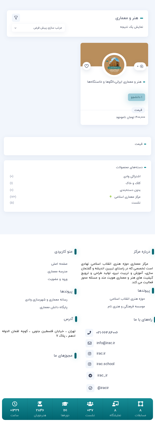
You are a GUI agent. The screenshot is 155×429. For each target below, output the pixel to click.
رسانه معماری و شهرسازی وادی (46, 299)
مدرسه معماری (57, 271)
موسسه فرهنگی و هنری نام (126, 306)
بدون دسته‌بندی (130, 190)
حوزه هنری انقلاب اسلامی (127, 299)
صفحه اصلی (59, 264)
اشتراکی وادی (132, 176)
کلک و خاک (133, 183)
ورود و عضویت (57, 279)
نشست (136, 203)
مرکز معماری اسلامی (127, 197)
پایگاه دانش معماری (53, 307)
